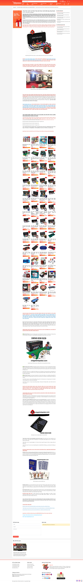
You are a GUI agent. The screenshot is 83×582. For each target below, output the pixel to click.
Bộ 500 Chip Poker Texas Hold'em (43, 158)
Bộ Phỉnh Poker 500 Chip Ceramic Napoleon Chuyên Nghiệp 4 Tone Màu (35, 213)
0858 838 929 (17, 576)
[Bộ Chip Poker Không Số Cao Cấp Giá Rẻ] (35, 180)
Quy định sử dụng (30, 567)
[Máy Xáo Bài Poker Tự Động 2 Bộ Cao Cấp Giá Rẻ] (43, 274)
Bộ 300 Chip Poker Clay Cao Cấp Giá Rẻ (43, 226)
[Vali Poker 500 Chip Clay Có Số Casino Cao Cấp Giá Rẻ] (26, 194)
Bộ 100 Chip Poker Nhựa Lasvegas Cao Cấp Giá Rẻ (52, 145)
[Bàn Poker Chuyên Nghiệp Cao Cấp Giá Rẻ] (35, 301)
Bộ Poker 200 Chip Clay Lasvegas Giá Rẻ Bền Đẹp (52, 158)
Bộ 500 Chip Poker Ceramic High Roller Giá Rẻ (52, 199)
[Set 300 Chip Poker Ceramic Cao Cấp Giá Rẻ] (26, 221)
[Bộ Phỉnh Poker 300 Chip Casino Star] (43, 166)
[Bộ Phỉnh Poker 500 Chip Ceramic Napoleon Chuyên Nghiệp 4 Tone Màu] (35, 207)
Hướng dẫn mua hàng (15, 564)
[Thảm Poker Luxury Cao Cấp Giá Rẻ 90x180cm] (26, 248)
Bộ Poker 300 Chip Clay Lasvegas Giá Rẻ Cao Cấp (26, 172)
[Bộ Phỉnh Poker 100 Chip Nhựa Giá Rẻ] (43, 140)
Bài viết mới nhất (59, 10)
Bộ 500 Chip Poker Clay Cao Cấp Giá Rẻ (52, 226)
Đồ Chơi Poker (51, 4)
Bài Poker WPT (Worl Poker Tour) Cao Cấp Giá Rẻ (35, 279)
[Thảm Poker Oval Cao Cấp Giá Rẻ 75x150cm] (43, 248)
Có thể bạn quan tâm (60, 24)
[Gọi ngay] (77, 581)
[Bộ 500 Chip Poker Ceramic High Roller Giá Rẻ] (52, 194)
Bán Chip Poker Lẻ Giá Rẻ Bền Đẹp (26, 145)
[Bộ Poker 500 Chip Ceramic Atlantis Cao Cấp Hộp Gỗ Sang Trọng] (52, 166)
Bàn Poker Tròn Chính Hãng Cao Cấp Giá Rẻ (43, 292)
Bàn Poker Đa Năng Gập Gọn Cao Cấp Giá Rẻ (52, 293)
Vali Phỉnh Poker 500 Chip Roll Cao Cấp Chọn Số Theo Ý (52, 186)
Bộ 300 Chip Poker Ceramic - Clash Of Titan (52, 212)
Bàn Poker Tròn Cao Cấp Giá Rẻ (26, 306)
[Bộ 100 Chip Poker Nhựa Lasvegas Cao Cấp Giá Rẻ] (52, 140)
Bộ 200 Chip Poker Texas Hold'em (26, 158)
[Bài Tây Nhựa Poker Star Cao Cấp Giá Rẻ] (43, 261)
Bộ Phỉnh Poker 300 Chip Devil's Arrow (43, 239)
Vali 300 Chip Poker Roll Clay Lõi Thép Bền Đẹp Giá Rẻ (43, 186)
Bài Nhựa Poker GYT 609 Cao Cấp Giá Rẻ (26, 279)
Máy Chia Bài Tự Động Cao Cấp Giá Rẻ (52, 279)
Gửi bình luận (16, 536)
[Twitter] (44, 574)
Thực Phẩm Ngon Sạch (34, 4)
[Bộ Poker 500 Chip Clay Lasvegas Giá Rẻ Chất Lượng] (35, 166)
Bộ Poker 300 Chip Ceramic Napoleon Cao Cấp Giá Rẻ (43, 212)
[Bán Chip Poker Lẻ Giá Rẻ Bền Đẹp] (26, 140)
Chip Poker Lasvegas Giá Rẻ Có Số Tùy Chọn (35, 145)
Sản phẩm (28, 4)
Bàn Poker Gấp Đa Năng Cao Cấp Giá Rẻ (35, 292)
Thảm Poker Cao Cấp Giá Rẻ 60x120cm (52, 252)
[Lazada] (51, 574)
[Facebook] (42, 574)
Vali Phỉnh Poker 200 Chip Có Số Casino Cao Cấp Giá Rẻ (43, 199)
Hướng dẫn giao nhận (15, 566)
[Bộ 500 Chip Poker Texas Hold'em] (43, 153)
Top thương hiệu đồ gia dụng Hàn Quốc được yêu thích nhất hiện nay (63, 29)
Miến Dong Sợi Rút (58, 4)
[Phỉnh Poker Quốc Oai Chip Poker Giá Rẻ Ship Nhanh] (20, 547)
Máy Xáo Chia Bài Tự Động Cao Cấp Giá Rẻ (26, 292)
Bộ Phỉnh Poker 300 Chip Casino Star (43, 171)
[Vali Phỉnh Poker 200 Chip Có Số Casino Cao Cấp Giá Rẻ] (43, 194)
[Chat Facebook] (79, 581)
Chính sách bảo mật (30, 564)
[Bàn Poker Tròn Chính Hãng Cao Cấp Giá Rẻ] (43, 287)
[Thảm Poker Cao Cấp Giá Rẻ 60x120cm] (52, 248)
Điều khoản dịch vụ (15, 567)
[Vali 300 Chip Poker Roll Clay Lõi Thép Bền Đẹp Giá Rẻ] (43, 180)
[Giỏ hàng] (70, 1)
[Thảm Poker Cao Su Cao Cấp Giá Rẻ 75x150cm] (35, 248)
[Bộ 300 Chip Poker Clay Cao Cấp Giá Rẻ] (43, 221)
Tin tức (64, 4)
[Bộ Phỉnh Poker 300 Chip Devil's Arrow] (43, 234)
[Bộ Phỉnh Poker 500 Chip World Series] (26, 234)
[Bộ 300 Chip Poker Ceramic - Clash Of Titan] (52, 207)
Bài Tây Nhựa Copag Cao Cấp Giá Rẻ (52, 266)
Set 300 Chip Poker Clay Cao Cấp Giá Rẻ (35, 239)
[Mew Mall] (17, 19)
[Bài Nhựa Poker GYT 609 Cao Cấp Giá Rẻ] (26, 274)
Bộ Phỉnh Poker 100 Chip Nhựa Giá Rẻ (43, 145)
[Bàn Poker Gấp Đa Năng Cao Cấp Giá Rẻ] (35, 287)
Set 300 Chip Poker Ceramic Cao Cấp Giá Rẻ (26, 226)
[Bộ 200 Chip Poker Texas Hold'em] (26, 153)
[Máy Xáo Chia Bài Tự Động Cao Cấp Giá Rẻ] (26, 287)
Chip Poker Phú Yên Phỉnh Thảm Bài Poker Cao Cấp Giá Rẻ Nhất (63, 15)
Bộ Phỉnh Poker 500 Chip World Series (26, 239)
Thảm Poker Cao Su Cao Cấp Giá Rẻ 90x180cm (52, 240)
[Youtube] (48, 574)
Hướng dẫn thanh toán (15, 565)
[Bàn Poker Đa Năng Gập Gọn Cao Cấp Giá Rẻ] (52, 287)
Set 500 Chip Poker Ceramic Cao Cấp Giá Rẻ (26, 186)
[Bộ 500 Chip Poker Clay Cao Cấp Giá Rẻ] (52, 221)
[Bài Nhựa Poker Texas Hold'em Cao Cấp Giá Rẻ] (35, 261)
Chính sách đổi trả (30, 566)
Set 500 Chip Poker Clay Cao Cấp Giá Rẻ (35, 226)
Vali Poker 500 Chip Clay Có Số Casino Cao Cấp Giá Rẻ (26, 199)
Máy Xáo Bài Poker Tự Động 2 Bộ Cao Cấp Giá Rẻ (43, 279)
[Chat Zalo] (81, 581)
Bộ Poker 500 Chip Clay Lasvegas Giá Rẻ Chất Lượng (35, 172)
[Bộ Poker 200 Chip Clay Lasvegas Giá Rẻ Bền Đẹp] (52, 153)
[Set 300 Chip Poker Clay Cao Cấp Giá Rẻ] (35, 234)
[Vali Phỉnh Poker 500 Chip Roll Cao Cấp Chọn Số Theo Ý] (52, 180)
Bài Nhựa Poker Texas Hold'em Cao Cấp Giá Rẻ (35, 266)
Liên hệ (68, 4)
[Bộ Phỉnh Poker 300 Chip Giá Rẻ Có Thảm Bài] (35, 153)
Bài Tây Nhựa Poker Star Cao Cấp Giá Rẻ (43, 266)
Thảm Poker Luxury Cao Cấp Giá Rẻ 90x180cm (26, 253)
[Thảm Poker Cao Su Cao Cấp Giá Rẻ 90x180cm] (52, 234)
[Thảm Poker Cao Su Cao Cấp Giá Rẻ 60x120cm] (26, 261)
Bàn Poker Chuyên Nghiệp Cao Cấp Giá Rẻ (35, 306)
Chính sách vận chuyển (30, 565)
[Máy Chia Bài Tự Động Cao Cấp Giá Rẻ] (52, 274)
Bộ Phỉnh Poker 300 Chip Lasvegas (35, 199)
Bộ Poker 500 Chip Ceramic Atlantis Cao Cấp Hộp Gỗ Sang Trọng (52, 172)
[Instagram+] (46, 574)
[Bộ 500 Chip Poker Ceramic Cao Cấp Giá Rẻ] (26, 207)
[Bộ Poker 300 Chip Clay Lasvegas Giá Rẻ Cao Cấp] (26, 166)
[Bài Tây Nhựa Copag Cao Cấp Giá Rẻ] (52, 261)
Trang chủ (23, 4)
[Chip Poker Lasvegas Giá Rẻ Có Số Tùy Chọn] (35, 140)
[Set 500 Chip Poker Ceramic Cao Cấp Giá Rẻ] (26, 180)
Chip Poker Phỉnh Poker (43, 4)
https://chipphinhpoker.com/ (29, 516)
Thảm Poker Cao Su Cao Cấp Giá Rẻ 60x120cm (26, 266)
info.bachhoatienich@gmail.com (19, 575)
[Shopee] (49, 574)
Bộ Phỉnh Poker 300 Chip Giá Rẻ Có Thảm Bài (35, 158)
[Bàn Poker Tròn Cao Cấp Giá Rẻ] (26, 301)
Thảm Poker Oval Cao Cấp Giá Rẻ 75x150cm (43, 252)
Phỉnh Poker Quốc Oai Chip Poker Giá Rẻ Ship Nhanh (19, 552)
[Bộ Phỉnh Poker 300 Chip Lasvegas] (35, 194)
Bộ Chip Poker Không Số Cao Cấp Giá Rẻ (35, 185)
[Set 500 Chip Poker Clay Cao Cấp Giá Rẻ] (35, 221)
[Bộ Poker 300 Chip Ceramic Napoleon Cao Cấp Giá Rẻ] (43, 207)
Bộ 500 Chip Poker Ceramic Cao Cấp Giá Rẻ (26, 212)
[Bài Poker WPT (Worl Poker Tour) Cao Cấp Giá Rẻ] (35, 274)
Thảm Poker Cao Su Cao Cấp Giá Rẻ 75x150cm (35, 253)
